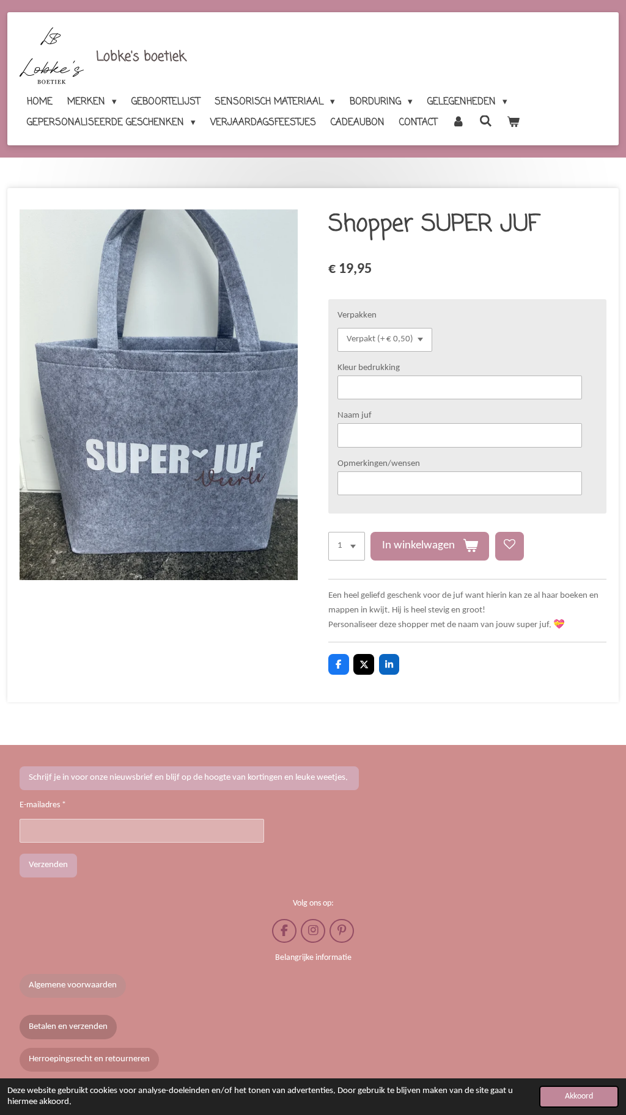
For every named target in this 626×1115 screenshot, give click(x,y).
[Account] (458, 122)
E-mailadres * (43, 805)
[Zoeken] (485, 122)
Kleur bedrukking (368, 367)
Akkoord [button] (579, 1096)
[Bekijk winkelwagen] (513, 122)
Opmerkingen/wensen (378, 463)
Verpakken (357, 315)
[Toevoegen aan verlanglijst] (509, 546)
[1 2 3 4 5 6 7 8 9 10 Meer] (346, 546)
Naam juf (354, 415)
